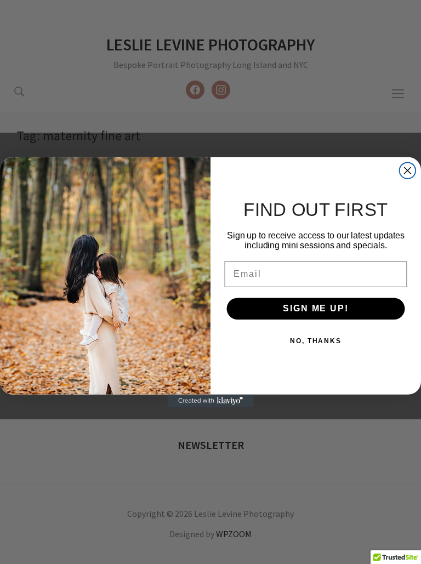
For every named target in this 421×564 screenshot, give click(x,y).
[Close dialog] (408, 170)
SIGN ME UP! (315, 308)
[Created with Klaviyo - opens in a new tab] (210, 400)
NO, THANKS (316, 341)
